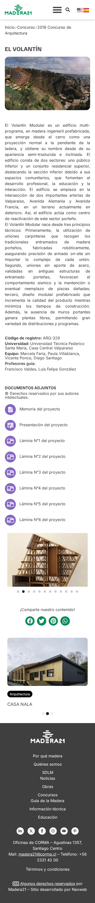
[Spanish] (86, 9)
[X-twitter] (31, 831)
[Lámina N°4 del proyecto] (10, 488)
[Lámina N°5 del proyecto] (10, 504)
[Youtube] (64, 831)
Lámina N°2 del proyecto (42, 456)
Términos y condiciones (47, 869)
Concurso (26, 27)
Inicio (10, 27)
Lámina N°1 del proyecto (42, 440)
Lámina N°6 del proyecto (42, 519)
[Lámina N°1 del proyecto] (10, 441)
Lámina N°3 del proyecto (42, 472)
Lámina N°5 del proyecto (42, 503)
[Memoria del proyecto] (10, 409)
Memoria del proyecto (39, 409)
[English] (80, 9)
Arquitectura (20, 694)
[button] (57, 9)
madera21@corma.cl (37, 854)
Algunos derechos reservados (47, 883)
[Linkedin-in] (20, 831)
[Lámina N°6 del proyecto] (10, 520)
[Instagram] (53, 831)
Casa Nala (19, 704)
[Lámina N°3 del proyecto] (10, 472)
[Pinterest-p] (75, 831)
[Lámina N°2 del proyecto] (10, 457)
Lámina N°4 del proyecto (42, 488)
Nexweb (79, 889)
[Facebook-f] (42, 831)
